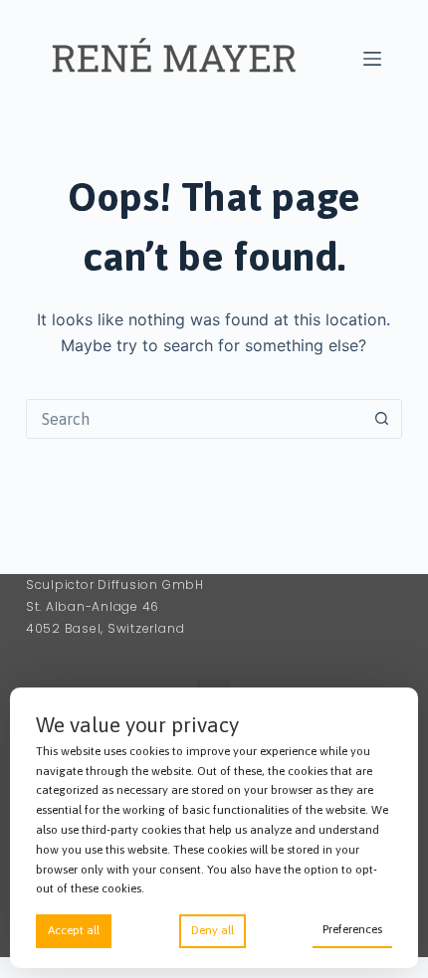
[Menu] (372, 59)
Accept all (74, 930)
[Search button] (381, 419)
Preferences (352, 929)
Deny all (212, 930)
